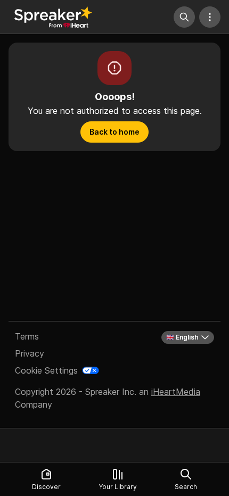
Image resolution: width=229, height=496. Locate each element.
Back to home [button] (114, 131)
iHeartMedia (175, 391)
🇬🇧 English (182, 337)
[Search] (184, 17)
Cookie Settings (46, 370)
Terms (27, 336)
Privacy (29, 353)
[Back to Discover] (53, 17)
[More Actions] (209, 17)
